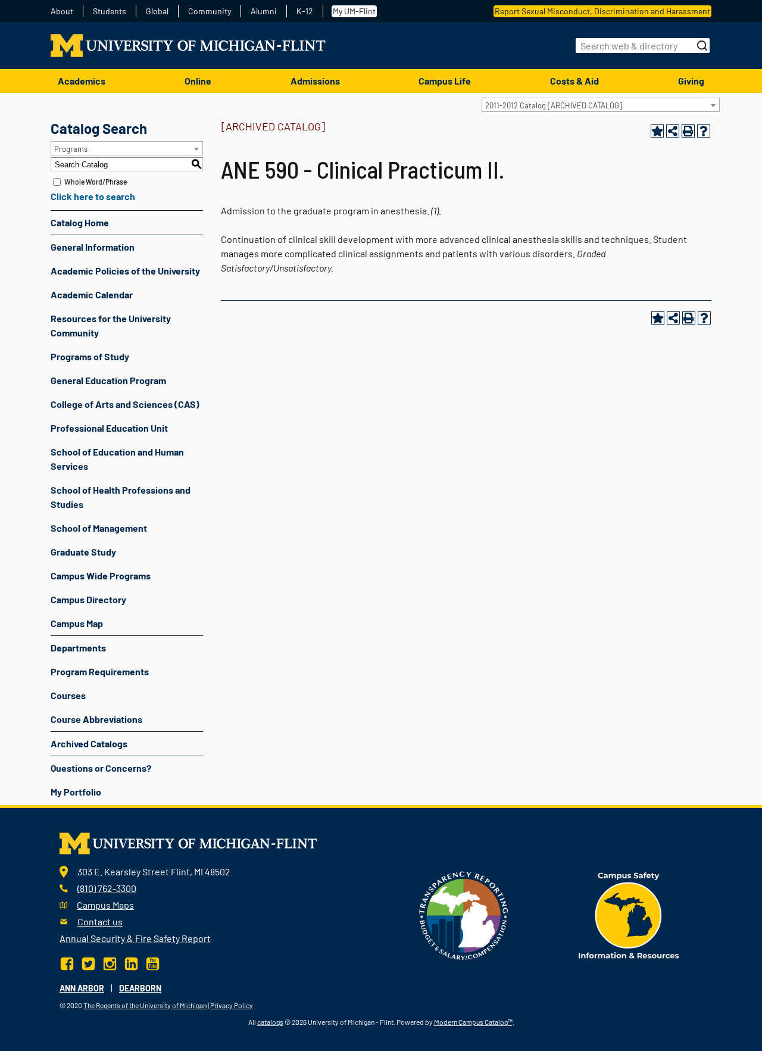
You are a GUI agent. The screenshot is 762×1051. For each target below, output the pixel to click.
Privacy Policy (231, 1005)
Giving (691, 80)
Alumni (264, 11)
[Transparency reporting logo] (463, 914)
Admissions (315, 80)
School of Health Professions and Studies (120, 497)
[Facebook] (68, 962)
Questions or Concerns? (101, 768)
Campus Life (445, 80)
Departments (78, 647)
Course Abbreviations (96, 719)
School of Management (99, 528)
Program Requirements (100, 671)
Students (109, 11)
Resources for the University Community (111, 325)
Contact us (100, 921)
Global (157, 11)
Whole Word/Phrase (95, 181)
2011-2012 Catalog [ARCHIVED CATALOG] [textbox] (553, 105)
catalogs (270, 1022)
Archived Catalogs (89, 743)
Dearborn (140, 988)
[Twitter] (88, 962)
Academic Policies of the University (125, 270)
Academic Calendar (92, 294)
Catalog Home (80, 222)
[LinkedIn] (131, 962)
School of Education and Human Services (117, 459)
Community (209, 11)
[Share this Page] (672, 131)
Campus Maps (105, 904)
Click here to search (93, 196)
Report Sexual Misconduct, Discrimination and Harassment (602, 11)
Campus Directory (88, 599)
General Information (93, 246)
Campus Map (77, 623)
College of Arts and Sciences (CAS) (125, 404)
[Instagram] (110, 962)
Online (198, 80)
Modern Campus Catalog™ (473, 1022)
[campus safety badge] (629, 914)
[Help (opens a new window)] (703, 131)
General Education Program (108, 380)
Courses (68, 695)
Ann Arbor (82, 988)
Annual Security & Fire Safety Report (135, 938)
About (62, 11)
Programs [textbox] (71, 149)
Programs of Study (90, 356)
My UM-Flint (354, 11)
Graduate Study (83, 551)
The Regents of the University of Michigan (145, 1005)
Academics (81, 80)
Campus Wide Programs (101, 575)
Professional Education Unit (109, 428)
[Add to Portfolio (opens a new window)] (657, 131)
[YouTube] (153, 962)
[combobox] (601, 105)
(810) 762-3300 (106, 888)
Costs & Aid (574, 80)
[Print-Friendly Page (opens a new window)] (688, 131)
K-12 (304, 11)
